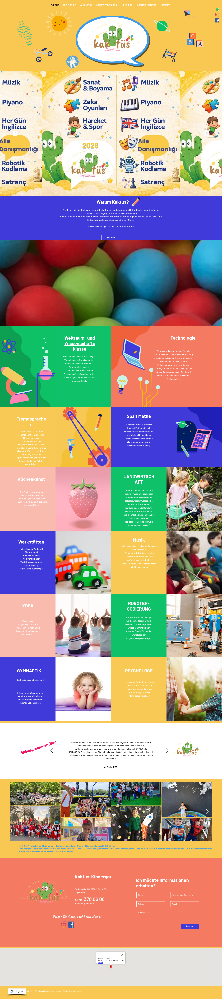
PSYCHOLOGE (139, 670)
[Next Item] (207, 811)
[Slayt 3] (113, 189)
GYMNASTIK (29, 670)
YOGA (28, 605)
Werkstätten (31, 541)
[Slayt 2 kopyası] (105, 189)
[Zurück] (15, 133)
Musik (139, 539)
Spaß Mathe (139, 416)
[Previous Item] (14, 811)
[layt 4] (116, 189)
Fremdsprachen (31, 421)
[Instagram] (217, 15)
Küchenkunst (31, 479)
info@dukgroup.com (84, 903)
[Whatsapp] (217, 9)
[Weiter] (207, 133)
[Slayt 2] (108, 189)
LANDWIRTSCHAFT (138, 479)
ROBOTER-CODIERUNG (139, 605)
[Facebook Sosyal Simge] (217, 20)
